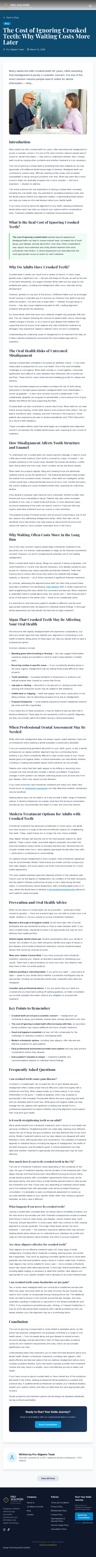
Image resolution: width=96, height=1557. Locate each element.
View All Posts (48, 1478)
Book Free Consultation (84, 1516)
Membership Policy (59, 1511)
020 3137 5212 (87, 1523)
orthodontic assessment (36, 788)
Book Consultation (48, 1424)
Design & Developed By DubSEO (16, 1548)
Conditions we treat (35, 1507)
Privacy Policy (57, 1507)
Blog (29, 1511)
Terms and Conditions (60, 1503)
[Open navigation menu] (90, 6)
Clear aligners (52, 587)
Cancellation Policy (59, 1529)
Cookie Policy (56, 1515)
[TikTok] (9, 1529)
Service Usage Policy (60, 1525)
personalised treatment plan (62, 889)
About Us (30, 1503)
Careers (30, 1515)
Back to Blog (12, 17)
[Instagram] (4, 1529)
